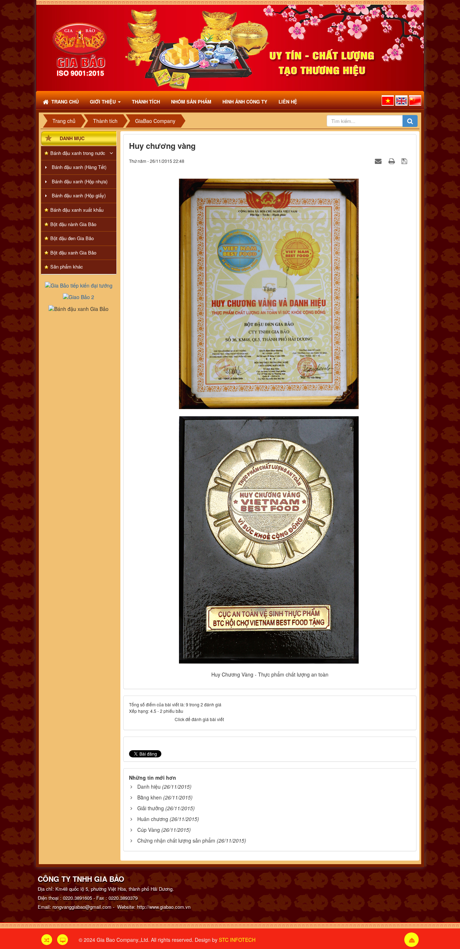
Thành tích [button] (146, 101)
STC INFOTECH (237, 939)
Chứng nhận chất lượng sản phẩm (176, 840)
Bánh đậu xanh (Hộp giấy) (79, 195)
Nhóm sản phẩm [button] (191, 101)
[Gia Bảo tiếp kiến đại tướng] (78, 284)
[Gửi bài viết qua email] (379, 160)
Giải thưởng (150, 808)
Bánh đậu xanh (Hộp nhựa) (79, 181)
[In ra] (392, 160)
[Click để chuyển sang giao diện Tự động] (46, 939)
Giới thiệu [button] (103, 101)
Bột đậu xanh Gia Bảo (73, 252)
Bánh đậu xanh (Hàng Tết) (79, 167)
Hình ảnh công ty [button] (244, 101)
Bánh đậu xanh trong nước (77, 153)
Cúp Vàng (148, 829)
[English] (401, 100)
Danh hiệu (149, 786)
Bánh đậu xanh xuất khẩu (77, 209)
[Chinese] (415, 100)
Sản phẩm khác (66, 266)
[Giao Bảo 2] (78, 296)
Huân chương (152, 818)
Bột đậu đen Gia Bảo (72, 238)
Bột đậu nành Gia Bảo (73, 224)
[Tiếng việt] (388, 100)
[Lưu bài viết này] (405, 160)
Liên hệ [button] (288, 101)
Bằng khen (149, 797)
